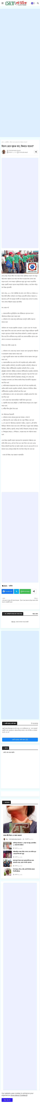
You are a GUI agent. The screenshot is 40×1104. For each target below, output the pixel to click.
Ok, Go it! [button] (7, 1100)
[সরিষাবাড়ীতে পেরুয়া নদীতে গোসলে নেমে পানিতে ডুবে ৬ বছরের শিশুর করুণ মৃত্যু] (7, 854)
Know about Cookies (18, 1095)
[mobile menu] (2, 3)
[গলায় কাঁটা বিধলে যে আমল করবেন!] (20, 819)
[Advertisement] (20, 73)
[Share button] (33, 591)
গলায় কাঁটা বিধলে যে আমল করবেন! (12, 835)
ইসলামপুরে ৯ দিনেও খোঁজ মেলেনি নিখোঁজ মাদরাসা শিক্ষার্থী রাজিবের (24, 870)
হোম (3, 142)
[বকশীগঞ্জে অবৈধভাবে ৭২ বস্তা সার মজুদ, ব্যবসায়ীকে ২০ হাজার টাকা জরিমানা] (7, 845)
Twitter (16, 591)
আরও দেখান (35, 614)
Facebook (8, 591)
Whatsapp (26, 591)
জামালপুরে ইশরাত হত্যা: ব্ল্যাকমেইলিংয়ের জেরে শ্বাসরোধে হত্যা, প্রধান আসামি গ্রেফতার (23, 861)
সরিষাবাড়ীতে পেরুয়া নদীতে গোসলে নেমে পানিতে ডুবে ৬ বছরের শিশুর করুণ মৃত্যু (24, 852)
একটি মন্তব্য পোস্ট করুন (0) (20, 739)
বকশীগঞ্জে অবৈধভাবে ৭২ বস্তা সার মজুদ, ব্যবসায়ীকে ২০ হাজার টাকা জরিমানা (24, 844)
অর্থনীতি (7, 142)
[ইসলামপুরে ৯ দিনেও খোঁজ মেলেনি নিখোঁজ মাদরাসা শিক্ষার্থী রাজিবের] (7, 872)
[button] (38, 3)
